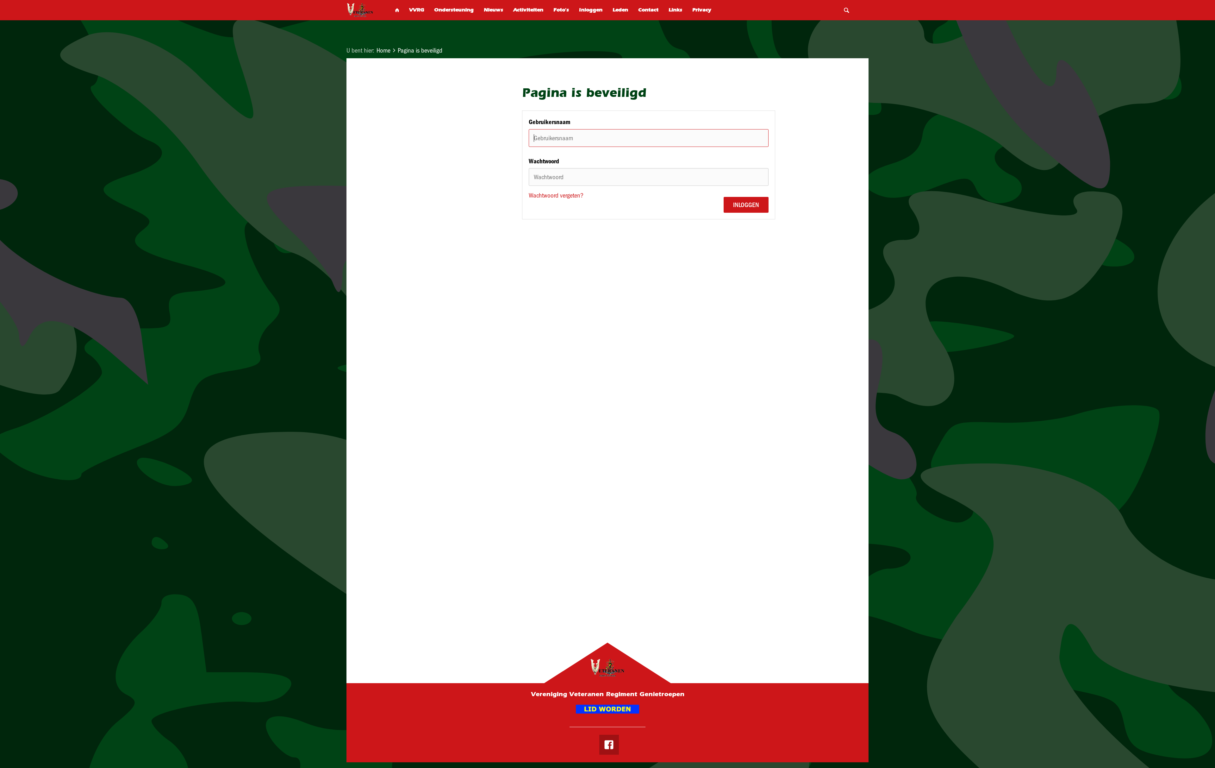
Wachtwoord (544, 161)
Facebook (609, 745)
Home (383, 50)
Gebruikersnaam (549, 122)
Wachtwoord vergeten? (556, 195)
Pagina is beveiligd (420, 50)
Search (846, 10)
